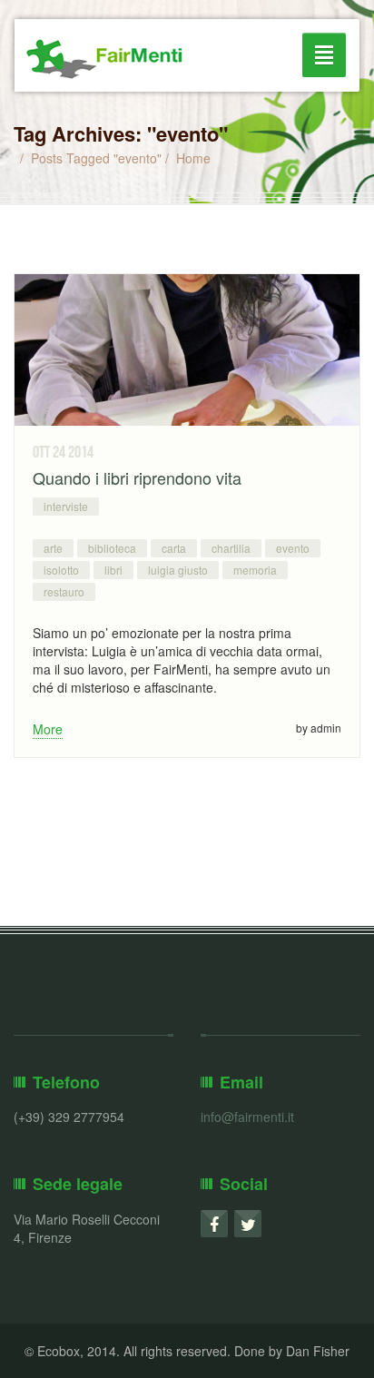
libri (113, 569)
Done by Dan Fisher (291, 1351)
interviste (66, 506)
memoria (255, 569)
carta (174, 548)
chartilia (231, 548)
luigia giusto (178, 569)
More (48, 729)
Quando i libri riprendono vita (137, 477)
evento (293, 548)
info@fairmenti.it (247, 1116)
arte (53, 548)
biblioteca (112, 548)
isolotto (61, 569)
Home (193, 158)
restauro (64, 591)
